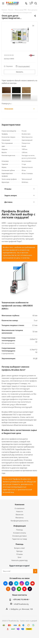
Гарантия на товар (19, 539)
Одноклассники (8, 589)
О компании (19, 508)
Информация (19, 526)
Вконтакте (5, 583)
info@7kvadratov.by (21, 604)
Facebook (11, 583)
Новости (19, 511)
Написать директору (19, 560)
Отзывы (19, 554)
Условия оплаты (19, 533)
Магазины (19, 517)
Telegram (27, 583)
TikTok (30, 589)
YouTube (32, 583)
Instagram (22, 583)
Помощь (19, 530)
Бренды (19, 551)
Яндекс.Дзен (24, 589)
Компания (19, 504)
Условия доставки (19, 536)
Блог (19, 557)
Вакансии (19, 514)
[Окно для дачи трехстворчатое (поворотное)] (19, 35)
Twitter (16, 583)
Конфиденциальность (19, 521)
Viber (13, 589)
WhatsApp (19, 589)
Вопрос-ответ (19, 548)
